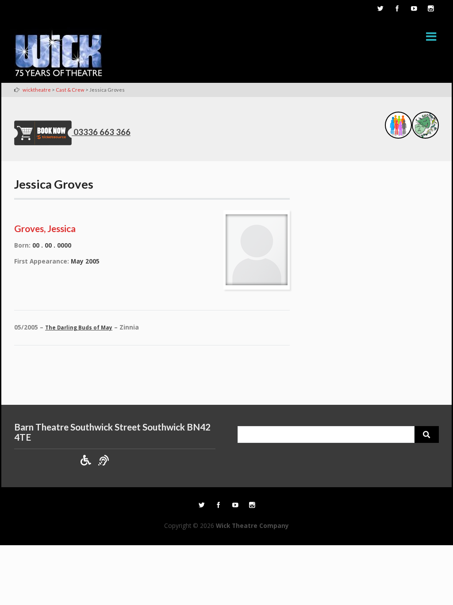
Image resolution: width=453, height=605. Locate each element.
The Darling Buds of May (78, 327)
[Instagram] (430, 9)
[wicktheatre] (58, 54)
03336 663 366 (102, 132)
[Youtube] (414, 9)
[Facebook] (397, 9)
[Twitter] (380, 9)
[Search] (427, 434)
